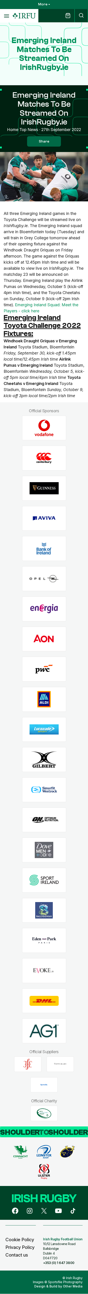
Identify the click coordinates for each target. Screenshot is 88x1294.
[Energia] (44, 609)
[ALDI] (44, 699)
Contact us (16, 1255)
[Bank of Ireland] (44, 548)
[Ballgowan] (44, 910)
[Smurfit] (44, 790)
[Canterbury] (44, 458)
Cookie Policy (19, 1239)
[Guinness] (44, 488)
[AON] (44, 639)
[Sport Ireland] (44, 880)
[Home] (24, 16)
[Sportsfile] (44, 1084)
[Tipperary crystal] (60, 1064)
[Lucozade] (44, 729)
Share (44, 141)
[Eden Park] (44, 940)
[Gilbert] (44, 759)
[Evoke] (44, 970)
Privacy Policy (20, 1247)
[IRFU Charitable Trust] (44, 1113)
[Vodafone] (44, 428)
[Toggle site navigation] (6, 16)
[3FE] (27, 1064)
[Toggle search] (81, 15)
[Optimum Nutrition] (44, 820)
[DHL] (44, 1000)
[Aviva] (44, 518)
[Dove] (44, 850)
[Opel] (44, 579)
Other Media (73, 1286)
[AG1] (44, 1031)
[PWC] (44, 669)
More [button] (42, 4)
